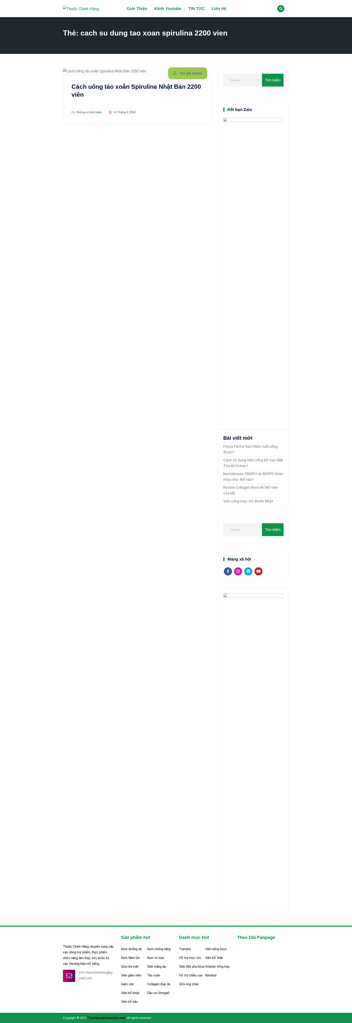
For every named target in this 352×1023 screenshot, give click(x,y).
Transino (185, 949)
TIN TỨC (196, 8)
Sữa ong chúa (188, 984)
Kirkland (210, 975)
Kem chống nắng (159, 949)
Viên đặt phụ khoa (192, 967)
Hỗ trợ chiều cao (191, 975)
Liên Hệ (219, 8)
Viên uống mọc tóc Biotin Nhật (248, 501)
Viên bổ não (129, 1002)
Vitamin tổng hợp (217, 967)
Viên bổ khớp (130, 993)
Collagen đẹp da (158, 984)
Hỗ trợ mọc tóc (190, 958)
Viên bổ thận (214, 958)
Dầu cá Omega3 (158, 993)
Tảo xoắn (153, 975)
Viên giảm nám (131, 975)
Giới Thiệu (137, 8)
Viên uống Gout (216, 949)
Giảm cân (127, 984)
